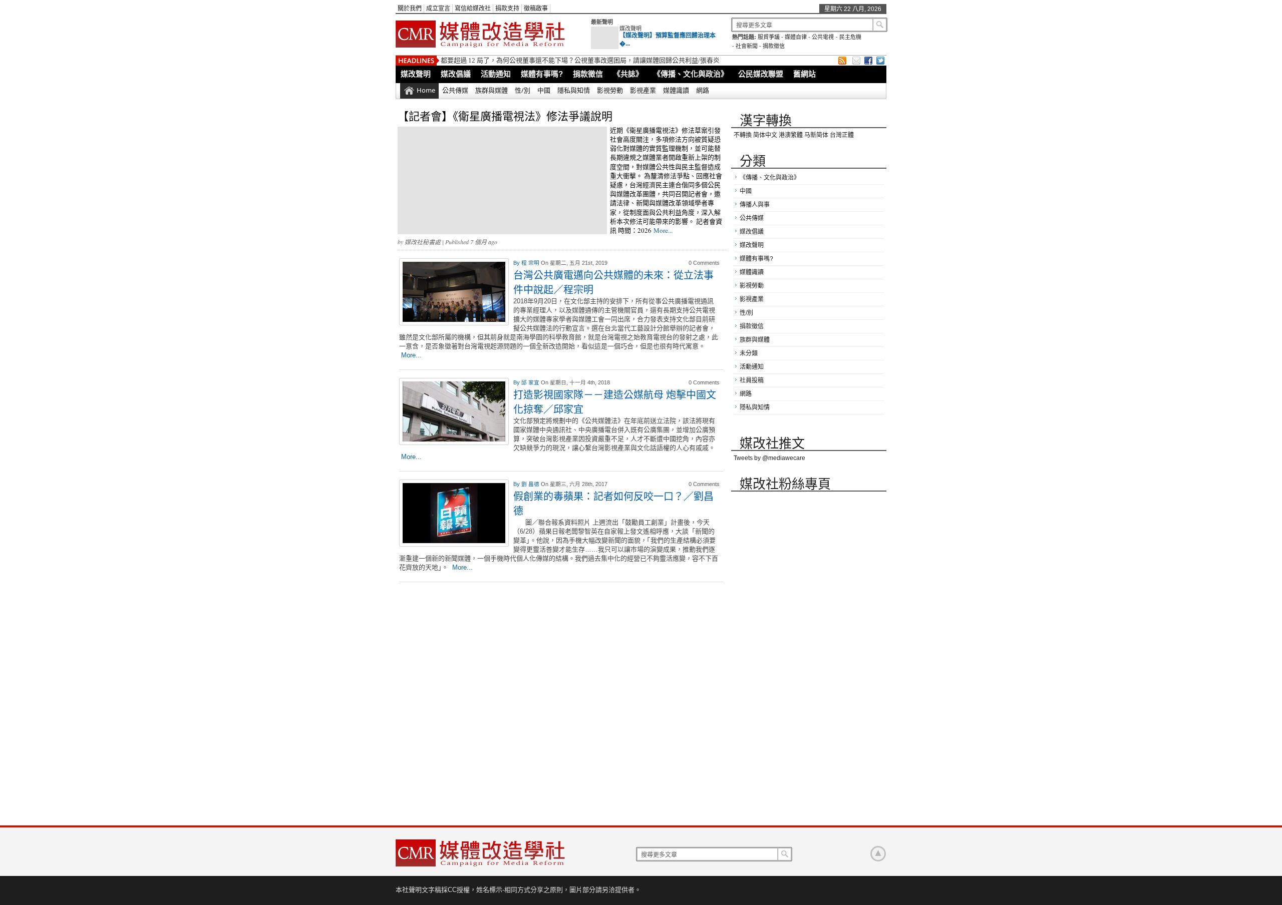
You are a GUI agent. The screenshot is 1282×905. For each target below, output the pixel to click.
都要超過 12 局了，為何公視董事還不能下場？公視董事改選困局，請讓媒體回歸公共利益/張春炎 (580, 60)
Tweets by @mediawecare (769, 458)
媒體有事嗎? (542, 74)
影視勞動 (610, 90)
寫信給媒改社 (473, 8)
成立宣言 (438, 8)
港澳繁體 (791, 135)
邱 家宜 (531, 382)
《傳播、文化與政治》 (690, 74)
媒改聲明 (630, 29)
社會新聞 (747, 46)
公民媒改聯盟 (760, 74)
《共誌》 (628, 74)
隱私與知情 (573, 90)
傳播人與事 (755, 204)
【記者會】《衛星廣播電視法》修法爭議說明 (505, 116)
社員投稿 (752, 380)
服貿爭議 (769, 37)
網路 (702, 90)
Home (426, 90)
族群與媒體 (491, 90)
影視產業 (643, 90)
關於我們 (410, 8)
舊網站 (804, 74)
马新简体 (816, 135)
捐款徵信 (774, 46)
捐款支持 (507, 8)
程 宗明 (531, 263)
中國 (543, 90)
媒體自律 (796, 37)
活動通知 (496, 74)
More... (663, 230)
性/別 (522, 90)
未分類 (749, 353)
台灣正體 (842, 135)
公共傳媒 (455, 90)
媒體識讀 (676, 90)
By (517, 263)
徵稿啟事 (536, 8)
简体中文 (765, 135)
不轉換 (743, 135)
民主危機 (850, 37)
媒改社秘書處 (423, 242)
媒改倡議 (456, 74)
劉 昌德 (531, 484)
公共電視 (823, 37)
